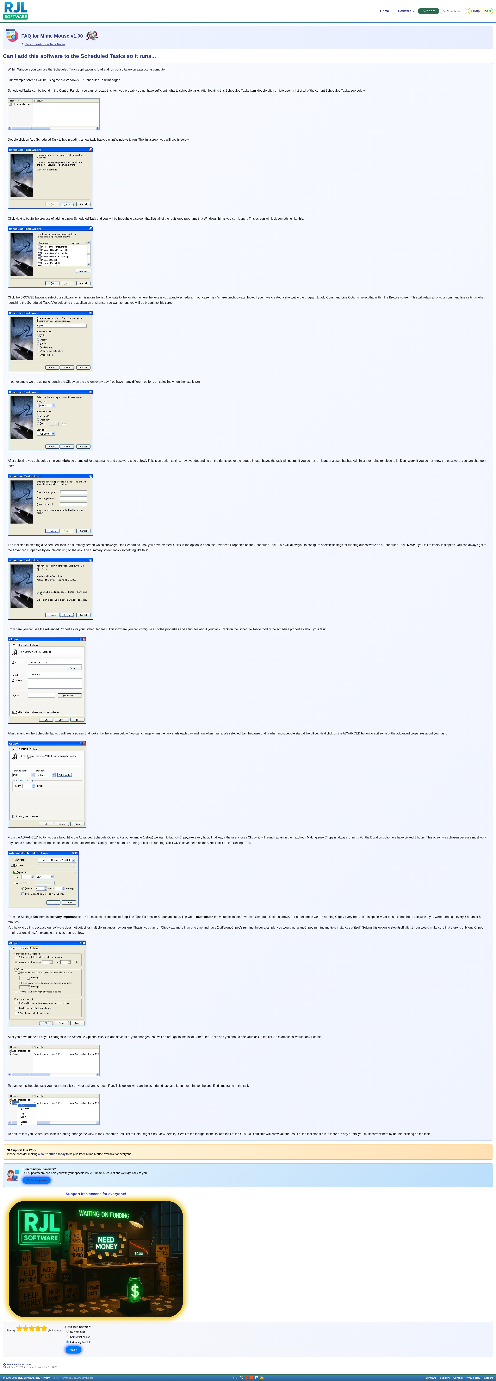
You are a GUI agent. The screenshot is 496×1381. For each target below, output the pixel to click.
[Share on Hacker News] (252, 1377)
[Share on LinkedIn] (257, 1377)
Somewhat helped (79, 1336)
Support (429, 11)
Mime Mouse (54, 36)
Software (405, 11)
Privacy (45, 1377)
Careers (488, 1377)
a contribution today (51, 1154)
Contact (457, 1377)
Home (384, 11)
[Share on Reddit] (247, 1377)
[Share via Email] (262, 1377)
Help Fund (480, 11)
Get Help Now (38, 1180)
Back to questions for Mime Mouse (45, 44)
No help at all (77, 1331)
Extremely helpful (79, 1342)
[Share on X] (241, 1377)
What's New (473, 1377)
